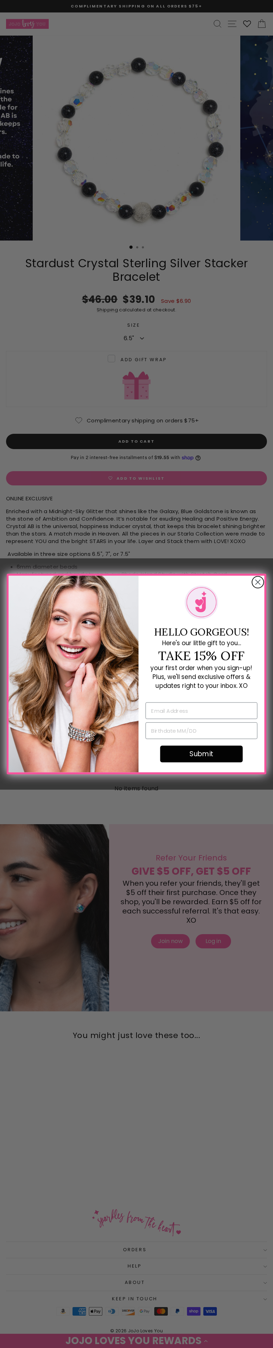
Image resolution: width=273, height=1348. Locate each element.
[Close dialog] (258, 582)
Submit (201, 754)
